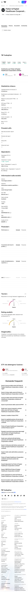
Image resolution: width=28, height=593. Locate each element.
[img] (19, 14)
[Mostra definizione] (16, 89)
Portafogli (3, 550)
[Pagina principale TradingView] (5, 2)
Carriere (16, 547)
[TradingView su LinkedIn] (15, 496)
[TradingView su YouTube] (8, 496)
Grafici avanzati (18, 580)
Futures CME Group (19, 533)
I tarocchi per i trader (19, 554)
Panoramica (17, 525)
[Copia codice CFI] (6, 221)
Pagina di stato (18, 572)
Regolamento (4, 571)
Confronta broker (18, 528)
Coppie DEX (3, 529)
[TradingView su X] (2, 496)
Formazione (3, 577)
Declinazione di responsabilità (18, 562)
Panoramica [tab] (4, 25)
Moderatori (3, 572)
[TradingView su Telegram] (18, 496)
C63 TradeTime (18, 555)
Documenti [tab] (17, 25)
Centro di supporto (19, 546)
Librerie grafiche (18, 577)
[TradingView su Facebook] (5, 496)
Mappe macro (4, 554)
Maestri (2, 584)
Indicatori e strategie (5, 583)
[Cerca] (19, 2)
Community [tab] (24, 25)
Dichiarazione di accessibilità (18, 567)
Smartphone (4, 559)
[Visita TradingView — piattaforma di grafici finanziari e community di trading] (6, 55)
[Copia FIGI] (10, 217)
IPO (2, 546)
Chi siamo (17, 541)
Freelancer (3, 586)
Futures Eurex (17, 535)
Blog (15, 544)
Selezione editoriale (5, 579)
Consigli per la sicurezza (20, 569)
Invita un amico (4, 568)
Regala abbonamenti (19, 521)
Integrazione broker (19, 587)
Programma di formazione (20, 590)
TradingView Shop (18, 552)
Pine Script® (4, 555)
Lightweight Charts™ (19, 579)
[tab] (18, 230)
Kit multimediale (18, 548)
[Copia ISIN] (10, 212)
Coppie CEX (3, 527)
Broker (16, 526)
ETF (2, 523)
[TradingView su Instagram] (12, 496)
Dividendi (3, 544)
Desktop (3, 561)
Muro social (3, 566)
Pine (2, 530)
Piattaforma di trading (19, 582)
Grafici (2, 518)
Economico (3, 541)
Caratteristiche (18, 517)
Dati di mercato (18, 519)
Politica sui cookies (19, 565)
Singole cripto (4, 526)
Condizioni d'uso (18, 559)
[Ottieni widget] (25, 294)
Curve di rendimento (5, 551)
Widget (16, 576)
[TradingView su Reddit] (24, 496)
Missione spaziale (18, 543)
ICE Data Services (18, 501)
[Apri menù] (2, 2)
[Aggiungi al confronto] (15, 75)
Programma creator (5, 569)
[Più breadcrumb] (7, 5)
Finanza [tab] (11, 25)
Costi (16, 518)
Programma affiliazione (19, 588)
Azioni (2, 522)
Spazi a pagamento (5, 587)
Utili (2, 543)
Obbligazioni (4, 525)
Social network (4, 565)
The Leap (17, 529)
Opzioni (3, 552)
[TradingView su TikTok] (21, 496)
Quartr (25, 509)
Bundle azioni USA (18, 536)
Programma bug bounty (20, 570)
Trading (3, 576)
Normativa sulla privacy (20, 563)
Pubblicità (17, 586)
